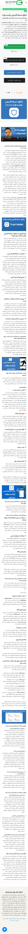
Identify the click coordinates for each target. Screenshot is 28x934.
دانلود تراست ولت (21, 919)
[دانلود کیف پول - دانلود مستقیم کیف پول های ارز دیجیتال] (14, 2)
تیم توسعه (12, 321)
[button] (26, 2)
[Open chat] (4, 929)
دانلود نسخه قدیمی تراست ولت (11, 919)
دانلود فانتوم (13, 919)
